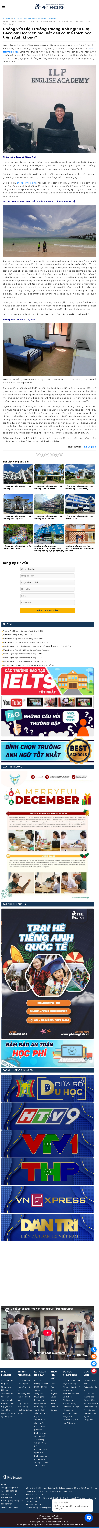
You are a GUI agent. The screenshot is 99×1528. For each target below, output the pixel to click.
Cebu (53, 1384)
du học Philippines (27, 183)
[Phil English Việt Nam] (49, 6)
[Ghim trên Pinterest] (56, 455)
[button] (3, 7)
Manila (53, 1400)
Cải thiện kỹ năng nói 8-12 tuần (40, 1443)
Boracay (54, 1410)
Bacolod (54, 1407)
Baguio (54, 1394)
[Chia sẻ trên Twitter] (47, 455)
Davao (53, 1397)
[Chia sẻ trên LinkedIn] (61, 455)
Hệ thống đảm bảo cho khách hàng (24, 1397)
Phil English (89, 447)
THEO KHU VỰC (54, 1375)
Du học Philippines (49, 18)
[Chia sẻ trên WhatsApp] (38, 455)
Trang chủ (7, 18)
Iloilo (53, 1403)
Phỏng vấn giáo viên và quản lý (27, 18)
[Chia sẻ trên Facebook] (42, 455)
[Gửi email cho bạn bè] (52, 455)
